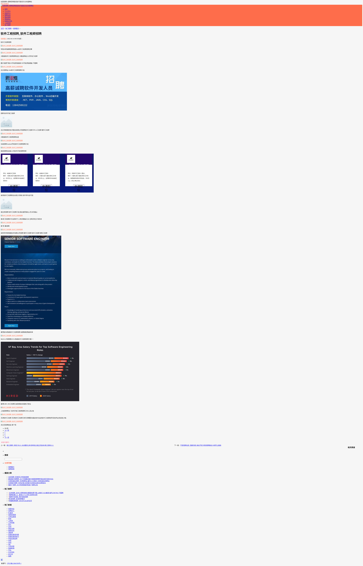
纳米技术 (11, 530)
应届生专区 (8, 21)
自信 (9, 542)
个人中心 (8, 11)
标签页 (6, 3)
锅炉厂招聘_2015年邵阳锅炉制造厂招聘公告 (23, 485)
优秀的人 (11, 511)
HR (9, 544)
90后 (9, 540)
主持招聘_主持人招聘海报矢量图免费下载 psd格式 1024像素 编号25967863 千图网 (36, 493)
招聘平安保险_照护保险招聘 (18, 497)
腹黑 (9, 556)
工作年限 (11, 522)
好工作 (10, 554)
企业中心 (8, 13)
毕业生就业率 (12, 538)
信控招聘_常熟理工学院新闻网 (18, 477)
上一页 (7, 430)
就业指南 (8, 17)
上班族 (10, 521)
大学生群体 (12, 517)
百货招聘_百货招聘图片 (17, 499)
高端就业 (8, 19)
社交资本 (11, 552)
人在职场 (8, 23)
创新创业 (11, 509)
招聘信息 (8, 15)
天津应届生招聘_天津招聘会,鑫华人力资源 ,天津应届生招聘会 (29, 481)
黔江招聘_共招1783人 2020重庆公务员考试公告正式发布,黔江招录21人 (30, 445)
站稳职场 (11, 548)
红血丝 (10, 513)
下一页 (7, 437)
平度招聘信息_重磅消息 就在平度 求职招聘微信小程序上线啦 (200, 445)
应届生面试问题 (13, 534)
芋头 (9, 550)
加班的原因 (12, 515)
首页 (2, 3)
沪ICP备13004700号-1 (14, 563)
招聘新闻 (11, 469)
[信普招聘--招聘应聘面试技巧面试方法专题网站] (17, 5)
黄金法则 (11, 528)
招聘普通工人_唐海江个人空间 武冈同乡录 (23, 495)
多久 (9, 524)
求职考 (10, 532)
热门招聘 (8, 25)
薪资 (9, 519)
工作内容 (11, 546)
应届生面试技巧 (13, 536)
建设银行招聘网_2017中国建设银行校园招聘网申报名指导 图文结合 (30, 479)
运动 (9, 526)
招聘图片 (16, 28)
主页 (2, 28)
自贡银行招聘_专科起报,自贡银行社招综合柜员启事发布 (27, 483)
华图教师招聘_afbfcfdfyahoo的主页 (20, 501)
